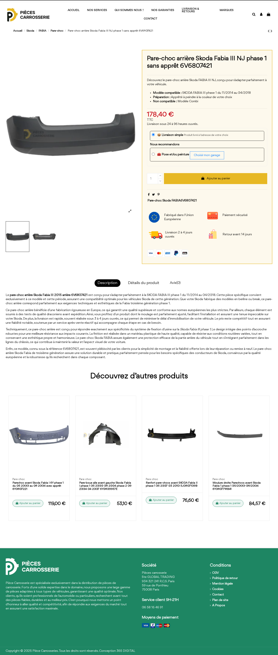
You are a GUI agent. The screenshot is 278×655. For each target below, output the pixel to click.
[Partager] (149, 194)
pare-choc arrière (21, 295)
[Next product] (271, 31)
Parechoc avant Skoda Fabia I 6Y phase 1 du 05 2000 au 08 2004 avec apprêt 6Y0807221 (38, 486)
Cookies (218, 589)
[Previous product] (269, 31)
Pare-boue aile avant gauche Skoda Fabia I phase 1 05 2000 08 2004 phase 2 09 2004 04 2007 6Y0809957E (105, 486)
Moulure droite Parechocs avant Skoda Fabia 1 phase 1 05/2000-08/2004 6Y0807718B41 (237, 486)
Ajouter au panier (218, 178)
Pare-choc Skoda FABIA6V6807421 (172, 200)
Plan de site (220, 600)
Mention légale (222, 583)
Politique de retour (225, 578)
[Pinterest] (159, 194)
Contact (218, 594)
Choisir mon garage (207, 155)
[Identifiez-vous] (261, 15)
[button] (226, 10)
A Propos (218, 605)
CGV (215, 572)
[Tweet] (153, 194)
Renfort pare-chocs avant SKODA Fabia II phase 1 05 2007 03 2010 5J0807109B (171, 485)
